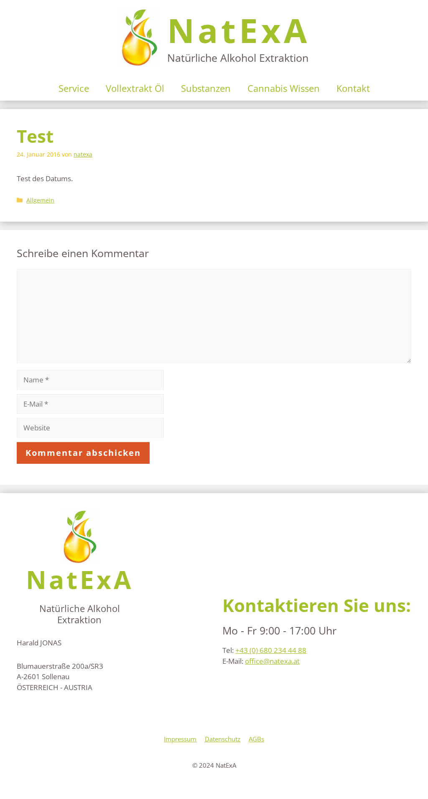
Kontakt (353, 88)
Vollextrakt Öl (135, 88)
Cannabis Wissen (283, 88)
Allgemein (40, 200)
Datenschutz (222, 739)
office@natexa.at (272, 661)
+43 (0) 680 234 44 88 (270, 650)
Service (74, 88)
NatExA (238, 30)
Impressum (180, 739)
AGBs (256, 739)
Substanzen (206, 88)
